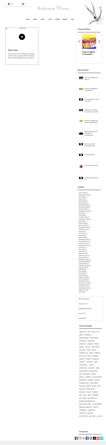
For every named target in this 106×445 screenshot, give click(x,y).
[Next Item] (99, 41)
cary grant (95, 359)
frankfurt (95, 392)
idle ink (95, 407)
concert (91, 365)
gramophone (92, 398)
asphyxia (90, 344)
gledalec (96, 395)
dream (93, 374)
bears (89, 350)
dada (97, 368)
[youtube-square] (94, 438)
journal (99, 416)
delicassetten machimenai (88, 371)
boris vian (82, 356)
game (90, 395)
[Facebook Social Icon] (76, 438)
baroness (82, 350)
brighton (96, 356)
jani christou (83, 416)
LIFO (97, 332)
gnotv (85, 398)
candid (88, 359)
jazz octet (92, 416)
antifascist (91, 341)
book (91, 353)
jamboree (90, 413)
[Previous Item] (79, 41)
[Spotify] (83, 438)
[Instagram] (79, 438)
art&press (82, 344)
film (99, 386)
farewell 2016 (84, 383)
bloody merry (83, 353)
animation (82, 341)
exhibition (82, 380)
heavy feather (97, 404)
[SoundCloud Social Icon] (98, 438)
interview (82, 413)
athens (97, 344)
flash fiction (91, 389)
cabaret (81, 359)
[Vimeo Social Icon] (101, 438)
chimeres (89, 362)
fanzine (97, 380)
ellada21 (88, 377)
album (81, 335)
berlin (94, 350)
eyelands (90, 380)
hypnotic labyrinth (85, 407)
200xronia (82, 332)
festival (88, 386)
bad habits (95, 347)
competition (83, 365)
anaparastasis (84, 338)
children (82, 362)
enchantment (97, 377)
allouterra (88, 335)
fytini (85, 395)
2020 (89, 332)
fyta (80, 395)
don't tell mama (84, 374)
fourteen (82, 392)
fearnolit (82, 386)
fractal (88, 392)
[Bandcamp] (90, 438)
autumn (88, 347)
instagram (82, 410)
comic (96, 362)
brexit (89, 356)
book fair (97, 353)
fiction (95, 386)
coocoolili (91, 368)
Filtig (93, 332)
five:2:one (82, 389)
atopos (81, 347)
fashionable (94, 383)
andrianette (94, 338)
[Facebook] (87, 438)
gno (80, 398)
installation (91, 410)
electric (81, 377)
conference (83, 368)
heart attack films (85, 404)
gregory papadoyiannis (87, 401)
